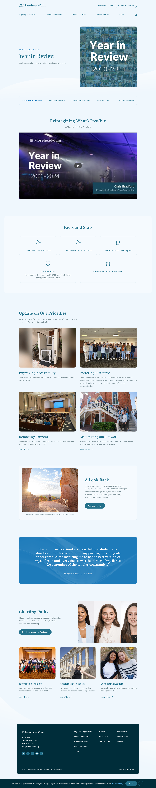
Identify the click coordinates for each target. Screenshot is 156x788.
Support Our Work (79, 14)
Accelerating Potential (79, 100)
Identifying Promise (56, 100)
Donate (110, 5)
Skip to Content (5, 1)
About (121, 14)
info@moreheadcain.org (30, 747)
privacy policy (117, 783)
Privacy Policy (122, 736)
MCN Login (103, 736)
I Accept (131, 783)
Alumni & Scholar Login (126, 5)
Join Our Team (104, 742)
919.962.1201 (29, 743)
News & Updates (102, 14)
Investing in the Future (127, 100)
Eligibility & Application (27, 14)
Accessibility (122, 731)
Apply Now (102, 5)
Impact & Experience (54, 14)
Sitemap (120, 742)
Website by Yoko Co (126, 769)
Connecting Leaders (103, 100)
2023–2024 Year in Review (31, 100)
